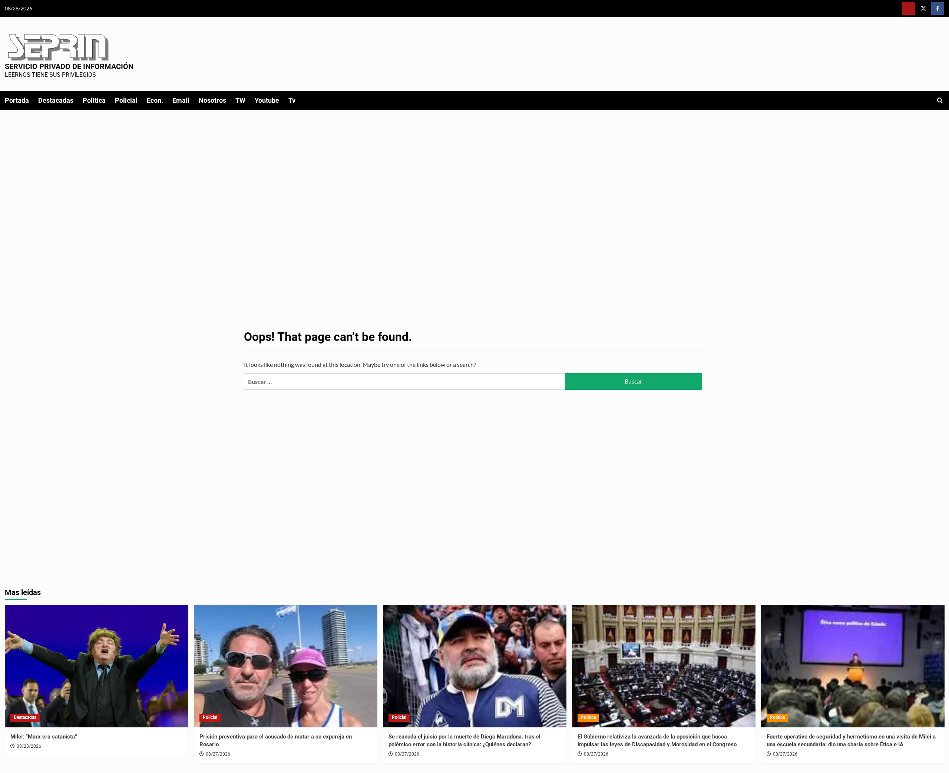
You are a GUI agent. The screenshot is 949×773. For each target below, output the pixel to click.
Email (180, 100)
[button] (940, 100)
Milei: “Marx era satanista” (43, 736)
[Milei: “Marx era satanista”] (96, 666)
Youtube (267, 100)
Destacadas (55, 100)
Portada (17, 100)
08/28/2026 (29, 746)
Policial (126, 100)
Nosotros (212, 100)
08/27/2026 (218, 754)
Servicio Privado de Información (69, 66)
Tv (291, 100)
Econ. (155, 100)
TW (240, 100)
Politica (94, 100)
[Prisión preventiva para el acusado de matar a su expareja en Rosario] (285, 666)
